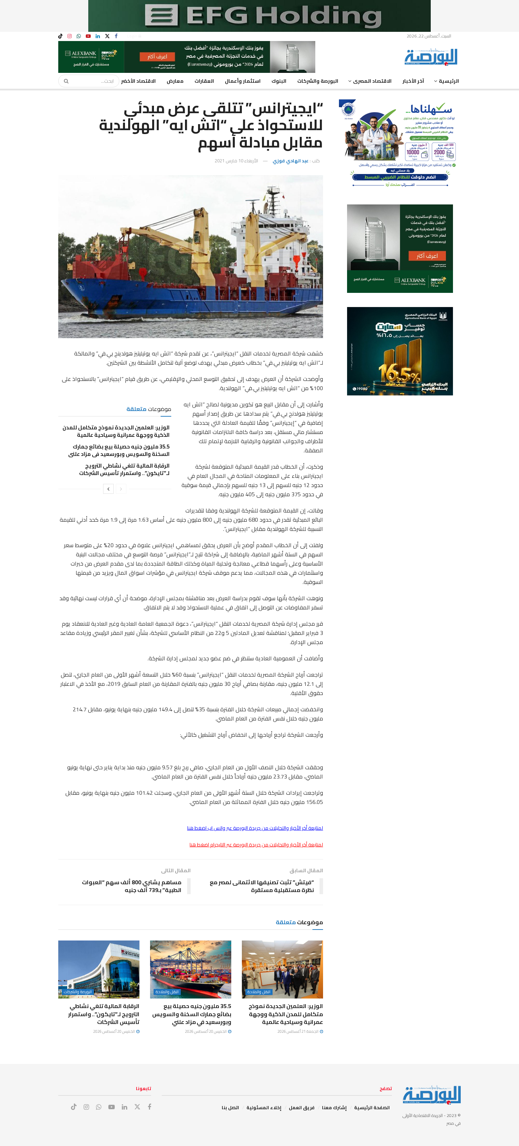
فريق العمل (302, 1107)
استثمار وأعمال (243, 81)
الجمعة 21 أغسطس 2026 (298, 1031)
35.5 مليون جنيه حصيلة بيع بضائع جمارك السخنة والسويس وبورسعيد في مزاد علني (118, 450)
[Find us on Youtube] (88, 36)
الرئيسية (449, 81)
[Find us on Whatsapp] (79, 36)
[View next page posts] (108, 489)
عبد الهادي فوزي (291, 160)
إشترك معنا (334, 1107)
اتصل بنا (230, 1107)
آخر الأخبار (413, 81)
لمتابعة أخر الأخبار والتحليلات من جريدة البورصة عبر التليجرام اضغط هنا (256, 844)
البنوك (279, 81)
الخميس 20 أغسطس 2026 (206, 1031)
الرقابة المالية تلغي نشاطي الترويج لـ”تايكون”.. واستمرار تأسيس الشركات (124, 469)
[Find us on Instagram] (69, 36)
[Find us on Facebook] (116, 36)
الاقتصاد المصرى (372, 81)
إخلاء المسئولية (263, 1107)
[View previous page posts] (121, 489)
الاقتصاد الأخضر (138, 81)
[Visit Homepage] (432, 57)
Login (132, 36)
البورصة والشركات (317, 81)
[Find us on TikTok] (60, 36)
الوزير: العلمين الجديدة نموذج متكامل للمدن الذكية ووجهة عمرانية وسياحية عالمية (115, 431)
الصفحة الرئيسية (372, 1107)
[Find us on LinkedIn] (98, 36)
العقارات (204, 81)
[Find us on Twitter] (107, 36)
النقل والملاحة (258, 992)
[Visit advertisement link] (259, 16)
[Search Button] (64, 81)
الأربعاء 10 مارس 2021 (236, 160)
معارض (175, 81)
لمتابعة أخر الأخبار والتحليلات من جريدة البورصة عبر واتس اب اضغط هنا (255, 828)
